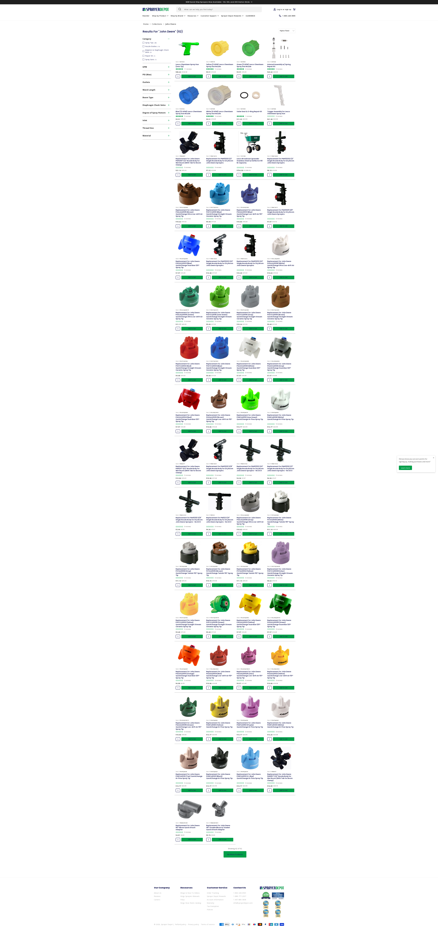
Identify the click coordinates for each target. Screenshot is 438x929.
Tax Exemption (213, 906)
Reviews (157, 896)
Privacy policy (193, 924)
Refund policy (180, 924)
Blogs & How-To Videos (190, 893)
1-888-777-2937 (239, 896)
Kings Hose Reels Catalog (190, 903)
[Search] (179, 9)
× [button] (433, 457)
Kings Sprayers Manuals (189, 896)
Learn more (405, 468)
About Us (157, 893)
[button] (160, 15)
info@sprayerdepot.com (243, 903)
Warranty (210, 903)
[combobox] (219, 9)
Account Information (215, 900)
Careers (157, 900)
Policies (210, 909)
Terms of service (208, 924)
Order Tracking (213, 893)
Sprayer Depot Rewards (216, 896)
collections (157, 24)
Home (146, 24)
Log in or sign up (284, 9)
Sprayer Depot (167, 924)
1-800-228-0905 (239, 893)
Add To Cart (192, 76)
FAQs (182, 900)
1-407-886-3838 (239, 900)
